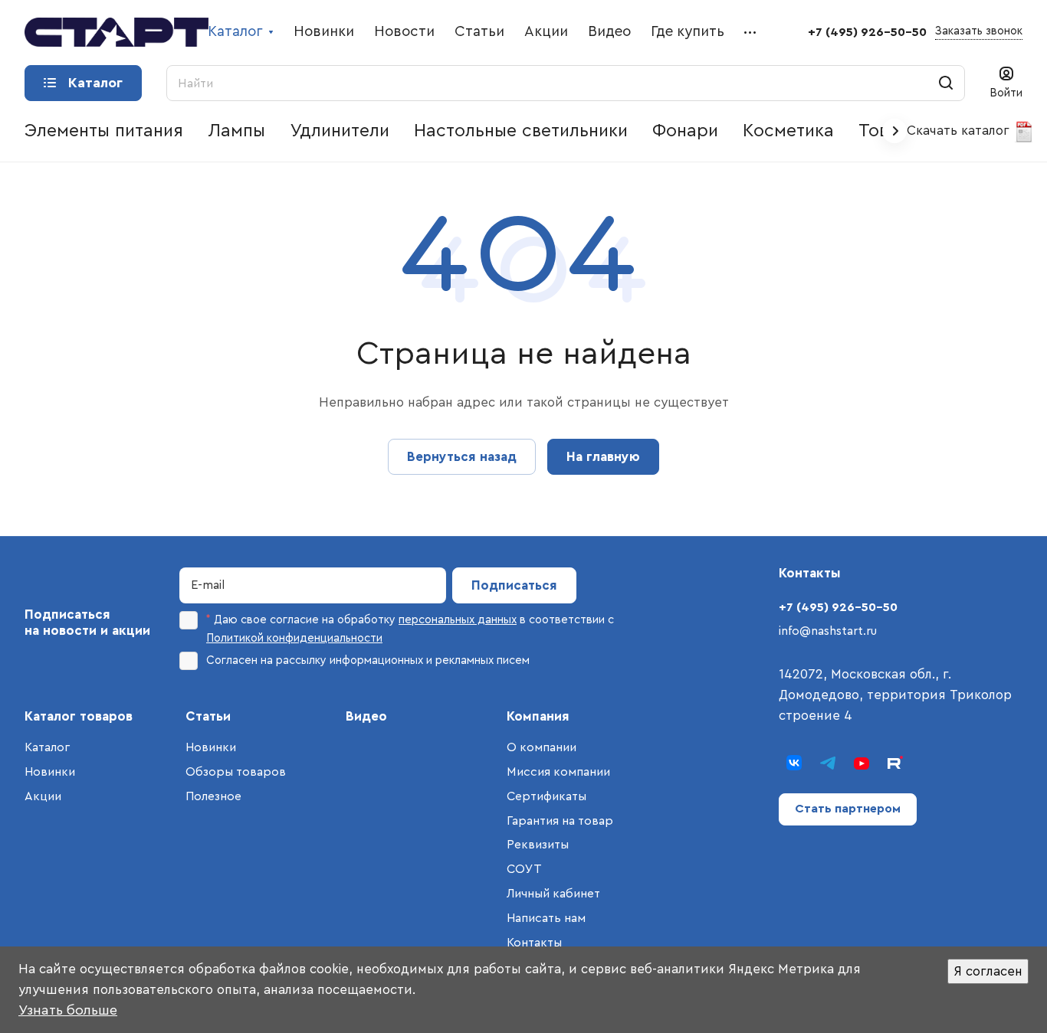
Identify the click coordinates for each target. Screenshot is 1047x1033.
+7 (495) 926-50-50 (867, 32)
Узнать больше (67, 1010)
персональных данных (458, 620)
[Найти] (946, 83)
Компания (538, 716)
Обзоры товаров (235, 772)
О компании (541, 747)
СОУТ (524, 869)
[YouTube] (861, 762)
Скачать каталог (960, 130)
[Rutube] (895, 762)
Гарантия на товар (560, 821)
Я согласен (987, 971)
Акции (43, 796)
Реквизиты (538, 844)
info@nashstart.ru (828, 631)
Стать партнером (848, 809)
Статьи (208, 716)
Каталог (47, 747)
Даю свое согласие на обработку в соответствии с (410, 629)
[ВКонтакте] (794, 762)
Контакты (534, 943)
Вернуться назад (462, 456)
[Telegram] (827, 762)
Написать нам (546, 918)
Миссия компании (558, 772)
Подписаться (514, 585)
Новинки (50, 772)
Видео (366, 716)
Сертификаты (546, 796)
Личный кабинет (553, 894)
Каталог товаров (79, 716)
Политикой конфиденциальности (294, 638)
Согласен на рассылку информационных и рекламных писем (368, 660)
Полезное (213, 796)
